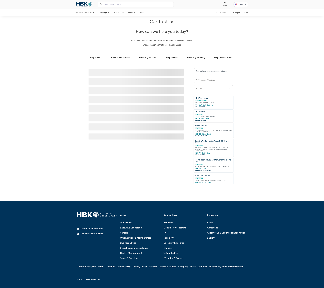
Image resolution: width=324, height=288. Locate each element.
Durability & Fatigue (174, 243)
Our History (126, 223)
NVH (166, 233)
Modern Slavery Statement (90, 267)
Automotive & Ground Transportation (226, 233)
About (123, 215)
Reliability (169, 238)
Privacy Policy (140, 267)
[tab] (96, 58)
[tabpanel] (162, 128)
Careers (124, 233)
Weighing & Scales (173, 258)
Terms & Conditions (130, 258)
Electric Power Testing (175, 228)
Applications (170, 215)
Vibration (168, 248)
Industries (212, 215)
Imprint (111, 267)
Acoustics (168, 223)
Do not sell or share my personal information (221, 267)
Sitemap (153, 267)
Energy (211, 238)
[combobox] (158, 4)
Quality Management (131, 253)
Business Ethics (128, 243)
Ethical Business (167, 267)
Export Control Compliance (134, 248)
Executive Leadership (131, 228)
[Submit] (101, 4)
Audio (210, 223)
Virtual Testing (171, 253)
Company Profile (187, 267)
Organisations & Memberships (135, 238)
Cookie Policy (123, 267)
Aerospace (212, 228)
